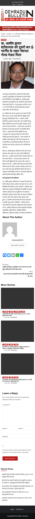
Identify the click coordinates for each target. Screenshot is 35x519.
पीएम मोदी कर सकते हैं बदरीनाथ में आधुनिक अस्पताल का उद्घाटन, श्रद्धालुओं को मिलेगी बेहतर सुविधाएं (15, 347)
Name (5, 428)
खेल (3, 30)
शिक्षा (26, 27)
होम (3, 27)
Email (20, 428)
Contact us (20, 4)
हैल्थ (10, 30)
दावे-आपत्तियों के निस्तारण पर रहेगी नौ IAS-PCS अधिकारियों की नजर (15, 493)
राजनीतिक (17, 27)
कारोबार (22, 27)
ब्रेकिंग (11, 311)
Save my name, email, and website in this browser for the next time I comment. (16, 451)
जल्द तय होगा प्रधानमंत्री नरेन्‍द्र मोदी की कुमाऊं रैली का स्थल (18, 274)
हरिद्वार (23, 311)
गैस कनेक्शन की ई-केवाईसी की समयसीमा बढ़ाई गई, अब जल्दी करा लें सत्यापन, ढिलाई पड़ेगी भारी (17, 380)
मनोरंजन (29, 27)
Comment (6, 405)
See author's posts (17, 245)
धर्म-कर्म (7, 30)
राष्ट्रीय (12, 27)
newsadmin (16, 58)
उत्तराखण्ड (7, 27)
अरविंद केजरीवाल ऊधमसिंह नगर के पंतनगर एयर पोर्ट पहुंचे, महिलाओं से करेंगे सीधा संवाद (16, 267)
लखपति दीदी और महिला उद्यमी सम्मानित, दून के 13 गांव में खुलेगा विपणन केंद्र (17, 475)
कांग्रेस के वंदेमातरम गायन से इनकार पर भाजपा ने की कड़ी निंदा (17, 499)
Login (13, 4)
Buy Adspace (24, 30)
